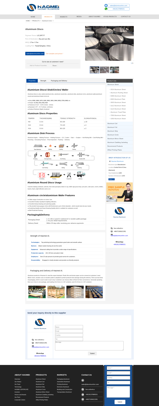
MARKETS (63, 17)
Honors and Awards (20, 394)
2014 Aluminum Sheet (118, 89)
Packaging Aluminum (63, 379)
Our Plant (17, 397)
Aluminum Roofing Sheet (119, 93)
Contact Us (86, 375)
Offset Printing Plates (42, 400)
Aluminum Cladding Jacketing (44, 394)
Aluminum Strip (40, 387)
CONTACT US (125, 16)
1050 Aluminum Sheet (118, 118)
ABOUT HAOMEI (94, 16)
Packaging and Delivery (59, 81)
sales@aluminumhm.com (118, 5)
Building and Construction (64, 389)
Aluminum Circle (47, 21)
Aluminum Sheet (41, 379)
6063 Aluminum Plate (118, 99)
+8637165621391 (92, 399)
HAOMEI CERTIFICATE (21, 389)
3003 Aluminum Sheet (118, 102)
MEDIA (79, 16)
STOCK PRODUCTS (110, 16)
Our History (18, 381)
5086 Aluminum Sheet (118, 96)
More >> (111, 179)
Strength (43, 81)
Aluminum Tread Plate (118, 112)
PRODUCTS (48, 17)
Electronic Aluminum (63, 387)
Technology (18, 387)
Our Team (17, 384)
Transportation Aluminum (64, 392)
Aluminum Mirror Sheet (42, 392)
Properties (32, 81)
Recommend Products (42, 397)
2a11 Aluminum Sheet (118, 105)
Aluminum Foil (40, 384)
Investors (17, 392)
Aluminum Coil (40, 381)
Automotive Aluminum (63, 381)
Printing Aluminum (62, 384)
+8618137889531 (118, 9)
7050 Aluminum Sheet (118, 115)
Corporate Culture (20, 400)
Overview (17, 379)
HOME (33, 17)
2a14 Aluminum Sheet (118, 109)
